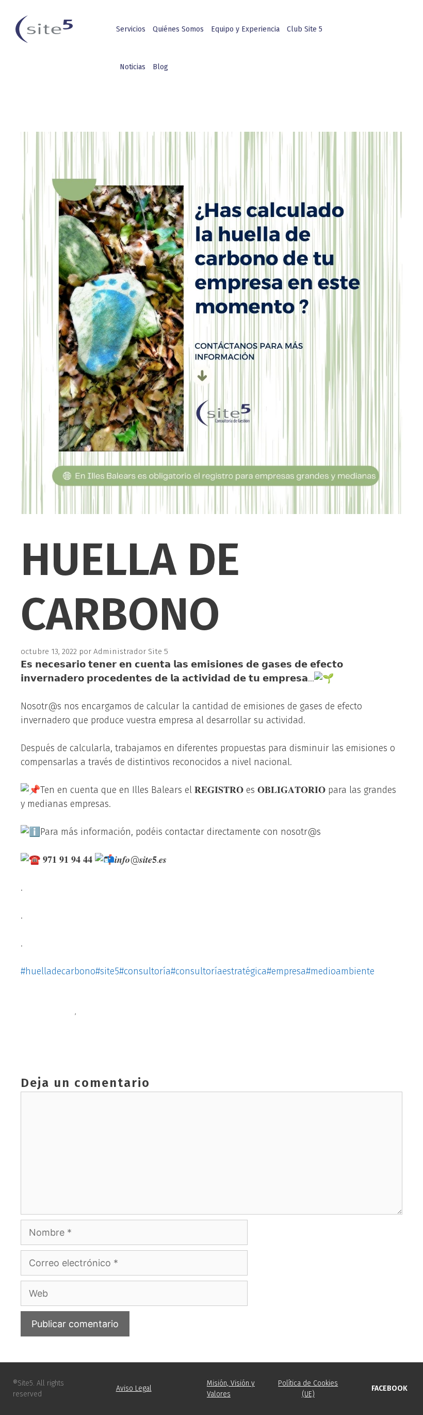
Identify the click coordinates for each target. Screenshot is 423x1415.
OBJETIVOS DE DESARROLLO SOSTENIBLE (103, 1035)
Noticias (132, 67)
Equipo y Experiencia (245, 29)
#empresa (286, 971)
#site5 (107, 971)
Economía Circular (65, 1023)
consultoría (53, 1011)
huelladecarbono (110, 1011)
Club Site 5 (304, 29)
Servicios (130, 29)
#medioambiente (340, 971)
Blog (160, 67)
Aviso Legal (134, 1388)
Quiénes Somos (178, 29)
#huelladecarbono (58, 971)
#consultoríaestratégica (219, 971)
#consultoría (145, 971)
